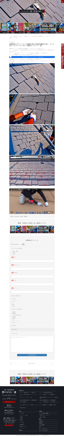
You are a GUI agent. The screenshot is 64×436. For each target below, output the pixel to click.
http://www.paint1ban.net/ (9, 413)
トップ (11, 36)
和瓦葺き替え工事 (22, 407)
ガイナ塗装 (21, 413)
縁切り (21, 216)
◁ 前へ (11, 363)
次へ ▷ (52, 363)
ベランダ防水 (22, 422)
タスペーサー (17, 216)
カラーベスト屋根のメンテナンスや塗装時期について (48, 394)
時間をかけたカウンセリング (44, 415)
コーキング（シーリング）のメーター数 (26, 397)
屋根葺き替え (22, 424)
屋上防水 (21, 420)
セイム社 (12, 216)
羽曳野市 (25, 216)
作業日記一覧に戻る (32, 363)
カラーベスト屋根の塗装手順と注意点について (47, 392)
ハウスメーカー (22, 428)
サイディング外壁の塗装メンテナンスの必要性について (28, 392)
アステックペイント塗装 (23, 415)
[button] (1, 28)
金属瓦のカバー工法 (23, 426)
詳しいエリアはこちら (9, 425)
